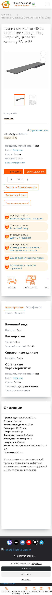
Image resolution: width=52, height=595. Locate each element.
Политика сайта (8, 583)
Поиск (34, 591)
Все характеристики (15, 162)
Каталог (41, 591)
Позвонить (6, 591)
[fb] (9, 542)
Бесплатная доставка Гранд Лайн (26, 218)
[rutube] (35, 542)
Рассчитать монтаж (26, 592)
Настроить (26, 579)
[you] (28, 542)
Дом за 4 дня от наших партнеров (27, 257)
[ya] (16, 542)
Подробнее (37, 563)
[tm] (41, 542)
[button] (21, 3)
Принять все (26, 568)
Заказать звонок (22, 5)
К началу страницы (25, 555)
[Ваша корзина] (39, 4)
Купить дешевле (35, 171)
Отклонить (26, 574)
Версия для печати (39, 130)
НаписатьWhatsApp (16, 592)
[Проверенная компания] (16, 549)
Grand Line (18, 150)
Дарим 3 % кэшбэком (20, 237)
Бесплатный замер (19, 228)
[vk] (22, 542)
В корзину (15, 171)
